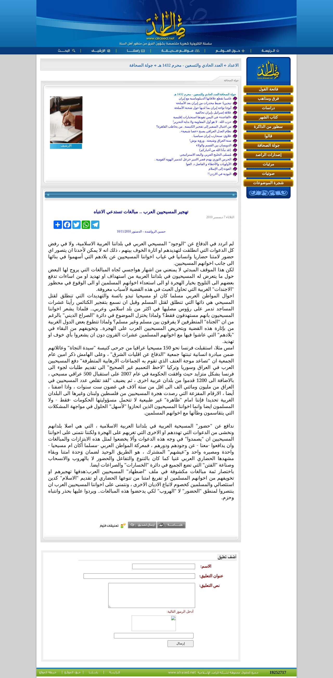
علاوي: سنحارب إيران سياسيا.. (211, 136)
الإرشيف (66, 145)
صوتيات (268, 173)
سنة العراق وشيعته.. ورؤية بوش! (210, 140)
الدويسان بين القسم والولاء (213, 145)
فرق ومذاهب (268, 98)
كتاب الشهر (268, 117)
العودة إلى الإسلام (220, 169)
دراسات (268, 108)
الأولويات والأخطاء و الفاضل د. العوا (208, 164)
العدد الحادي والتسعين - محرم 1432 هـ (190, 65)
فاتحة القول (268, 89)
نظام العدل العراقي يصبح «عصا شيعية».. (205, 131)
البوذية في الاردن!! (219, 174)
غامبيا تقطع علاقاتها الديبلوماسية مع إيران (205, 98)
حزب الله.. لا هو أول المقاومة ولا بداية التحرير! (202, 122)
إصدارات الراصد (268, 155)
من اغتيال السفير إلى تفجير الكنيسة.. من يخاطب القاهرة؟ (193, 126)
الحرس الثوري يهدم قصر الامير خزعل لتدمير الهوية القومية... (192, 159)
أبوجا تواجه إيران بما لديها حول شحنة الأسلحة (202, 108)
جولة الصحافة (268, 145)
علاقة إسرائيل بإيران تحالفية (213, 112)
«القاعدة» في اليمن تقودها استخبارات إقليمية (202, 117)
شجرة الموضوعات (268, 183)
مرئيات (268, 164)
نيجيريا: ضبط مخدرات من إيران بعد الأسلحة (203, 103)
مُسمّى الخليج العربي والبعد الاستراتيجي (205, 154)
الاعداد (233, 65)
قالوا (268, 136)
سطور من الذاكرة (268, 126)
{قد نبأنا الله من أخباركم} (215, 150)
